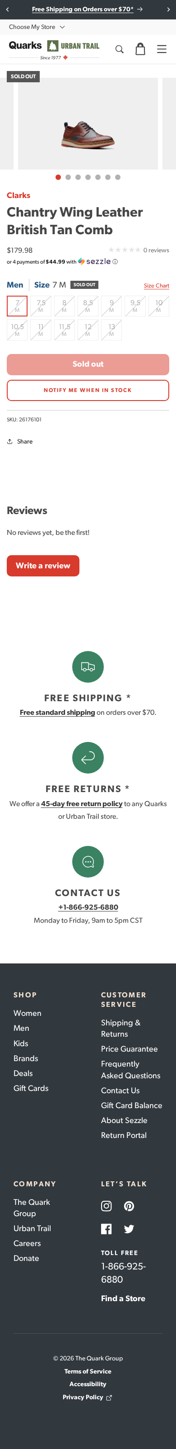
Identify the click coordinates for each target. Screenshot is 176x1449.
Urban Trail (32, 1228)
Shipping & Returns (120, 1028)
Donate (26, 1258)
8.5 (90, 307)
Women (28, 1013)
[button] (140, 49)
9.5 (137, 307)
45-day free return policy (82, 803)
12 (91, 331)
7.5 (44, 307)
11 (44, 331)
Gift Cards (31, 1088)
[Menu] (161, 49)
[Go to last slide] (8, 9)
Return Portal (124, 1135)
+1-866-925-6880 (88, 907)
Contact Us (120, 1090)
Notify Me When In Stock (88, 390)
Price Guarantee (129, 1049)
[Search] (119, 49)
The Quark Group (32, 1207)
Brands (26, 1058)
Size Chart (156, 285)
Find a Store (123, 1298)
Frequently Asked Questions (130, 1069)
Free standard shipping (57, 712)
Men (21, 1028)
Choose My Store (32, 27)
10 (162, 307)
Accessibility (88, 1384)
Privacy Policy (83, 1397)
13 (115, 331)
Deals (23, 1073)
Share (24, 441)
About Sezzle (124, 1120)
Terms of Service (88, 1371)
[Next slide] (168, 9)
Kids (21, 1043)
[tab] (58, 177)
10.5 (19, 331)
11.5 (67, 331)
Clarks (18, 195)
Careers (27, 1243)
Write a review (43, 566)
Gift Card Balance (131, 1105)
